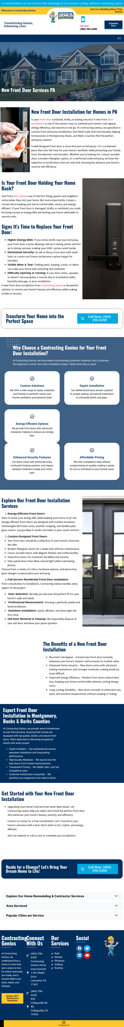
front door (45, 119)
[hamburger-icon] (119, 38)
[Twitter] (87, 948)
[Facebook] (79, 948)
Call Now (84, 26)
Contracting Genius (52, 285)
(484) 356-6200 (88, 29)
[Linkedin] (79, 955)
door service (21, 196)
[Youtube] (87, 955)
